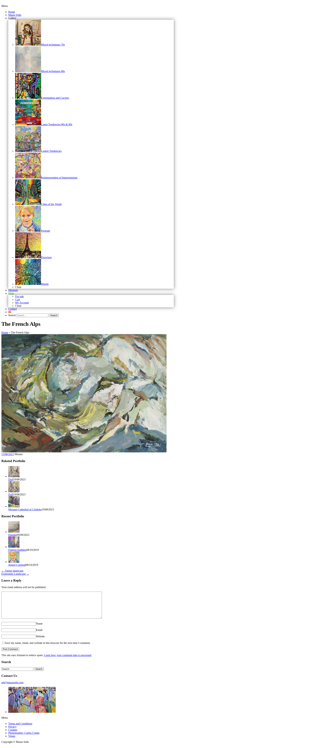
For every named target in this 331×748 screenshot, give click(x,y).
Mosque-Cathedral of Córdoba (25, 509)
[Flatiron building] (13, 546)
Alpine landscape (12, 570)
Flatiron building (17, 549)
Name (39, 623)
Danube (12, 534)
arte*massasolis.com (12, 682)
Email (39, 630)
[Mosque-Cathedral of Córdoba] (13, 506)
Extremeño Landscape (15, 573)
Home (4, 332)
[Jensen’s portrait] (13, 561)
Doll (10, 479)
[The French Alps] (84, 451)
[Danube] (13, 531)
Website (40, 636)
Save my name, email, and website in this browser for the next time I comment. (48, 642)
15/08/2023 (7, 454)
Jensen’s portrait (17, 564)
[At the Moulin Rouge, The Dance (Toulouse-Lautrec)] (32, 711)
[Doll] (13, 476)
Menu (4, 5)
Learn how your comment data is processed (67, 655)
